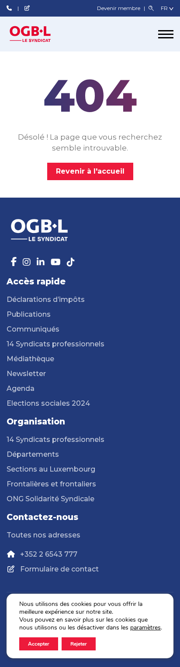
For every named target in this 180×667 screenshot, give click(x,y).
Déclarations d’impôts (46, 299)
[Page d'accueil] (39, 34)
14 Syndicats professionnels (55, 344)
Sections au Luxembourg (51, 469)
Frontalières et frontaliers (51, 484)
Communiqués (33, 329)
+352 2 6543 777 (48, 554)
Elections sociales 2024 (48, 403)
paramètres (145, 628)
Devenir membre (119, 8)
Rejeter (78, 643)
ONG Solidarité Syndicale (50, 499)
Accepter (38, 643)
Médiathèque (30, 359)
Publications (29, 314)
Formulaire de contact (59, 569)
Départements (33, 454)
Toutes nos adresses (43, 535)
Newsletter (26, 373)
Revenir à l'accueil (90, 171)
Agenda (21, 388)
